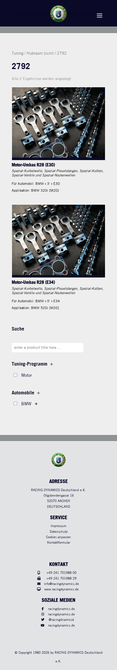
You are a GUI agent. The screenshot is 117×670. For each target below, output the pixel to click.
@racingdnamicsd (61, 620)
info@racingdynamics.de (61, 584)
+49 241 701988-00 (61, 573)
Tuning (17, 53)
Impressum (58, 526)
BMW (26, 404)
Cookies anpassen (58, 537)
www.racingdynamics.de (61, 589)
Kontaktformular (58, 542)
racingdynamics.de (61, 609)
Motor (26, 375)
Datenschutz (58, 532)
